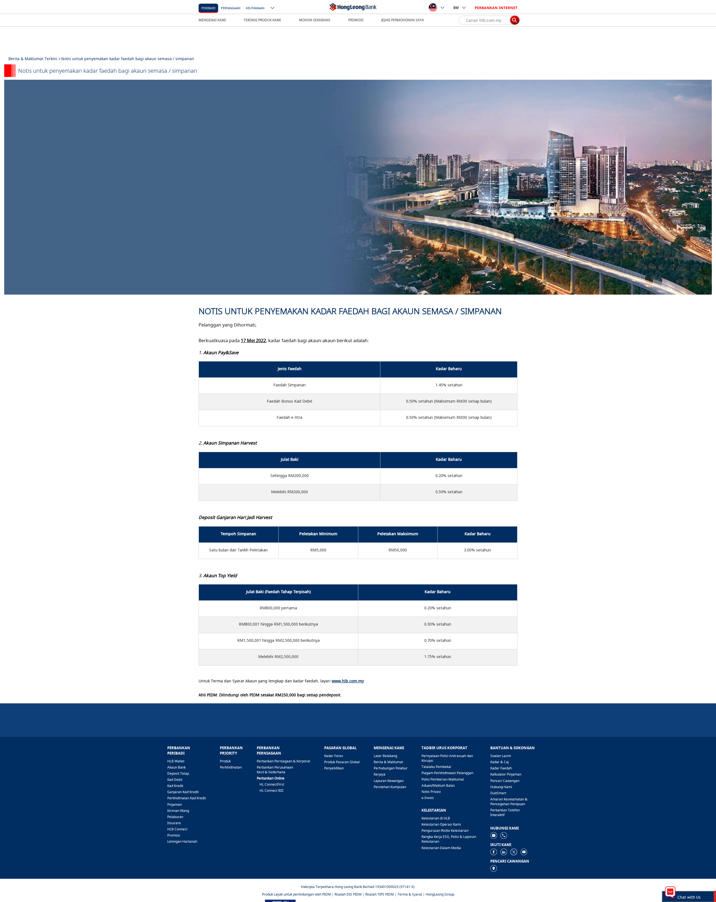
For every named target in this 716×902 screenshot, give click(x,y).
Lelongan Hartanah (182, 841)
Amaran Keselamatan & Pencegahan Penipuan (508, 801)
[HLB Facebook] (493, 851)
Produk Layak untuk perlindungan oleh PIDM (296, 894)
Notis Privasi (431, 791)
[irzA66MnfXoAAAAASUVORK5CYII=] (503, 835)
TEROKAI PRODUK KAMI (262, 20)
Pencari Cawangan (504, 780)
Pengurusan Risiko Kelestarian (444, 830)
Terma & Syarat (409, 894)
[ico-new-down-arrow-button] (272, 8)
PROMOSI (355, 20)
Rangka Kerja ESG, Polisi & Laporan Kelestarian (448, 839)
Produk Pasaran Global (342, 762)
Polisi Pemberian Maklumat (442, 779)
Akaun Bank (176, 767)
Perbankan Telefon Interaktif (505, 812)
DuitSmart (498, 793)
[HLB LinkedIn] (503, 851)
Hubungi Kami (501, 786)
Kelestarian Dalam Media (441, 847)
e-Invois (427, 797)
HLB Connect (177, 829)
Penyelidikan (334, 768)
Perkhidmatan (231, 767)
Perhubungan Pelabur (391, 768)
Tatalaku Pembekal (436, 766)
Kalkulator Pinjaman (505, 774)
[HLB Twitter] (513, 851)
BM (456, 7)
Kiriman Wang (178, 810)
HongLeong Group (440, 894)
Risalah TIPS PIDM (379, 894)
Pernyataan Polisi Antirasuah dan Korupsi (447, 758)
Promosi (173, 835)
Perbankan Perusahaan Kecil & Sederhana (275, 769)
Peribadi (208, 8)
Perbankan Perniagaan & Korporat (283, 761)
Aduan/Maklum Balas (438, 785)
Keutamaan (255, 8)
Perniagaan (230, 8)
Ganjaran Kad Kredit (183, 792)
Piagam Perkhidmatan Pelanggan (447, 773)
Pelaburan (175, 816)
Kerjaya (379, 774)
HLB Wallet (175, 761)
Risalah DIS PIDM (348, 894)
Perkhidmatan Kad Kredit (186, 798)
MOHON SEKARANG (314, 20)
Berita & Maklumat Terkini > (34, 58)
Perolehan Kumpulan (390, 786)
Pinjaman (174, 804)
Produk (225, 761)
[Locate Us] (493, 868)
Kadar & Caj (499, 762)
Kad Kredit (175, 785)
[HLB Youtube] (523, 851)
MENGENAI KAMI (212, 20)
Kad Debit (174, 779)
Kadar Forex (333, 755)
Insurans (174, 823)
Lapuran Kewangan (389, 780)
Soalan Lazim (500, 755)
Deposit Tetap (178, 773)
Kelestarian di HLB (435, 818)
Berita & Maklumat (388, 762)
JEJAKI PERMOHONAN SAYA (402, 20)
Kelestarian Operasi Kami (441, 824)
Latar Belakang (385, 755)
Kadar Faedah (501, 768)
